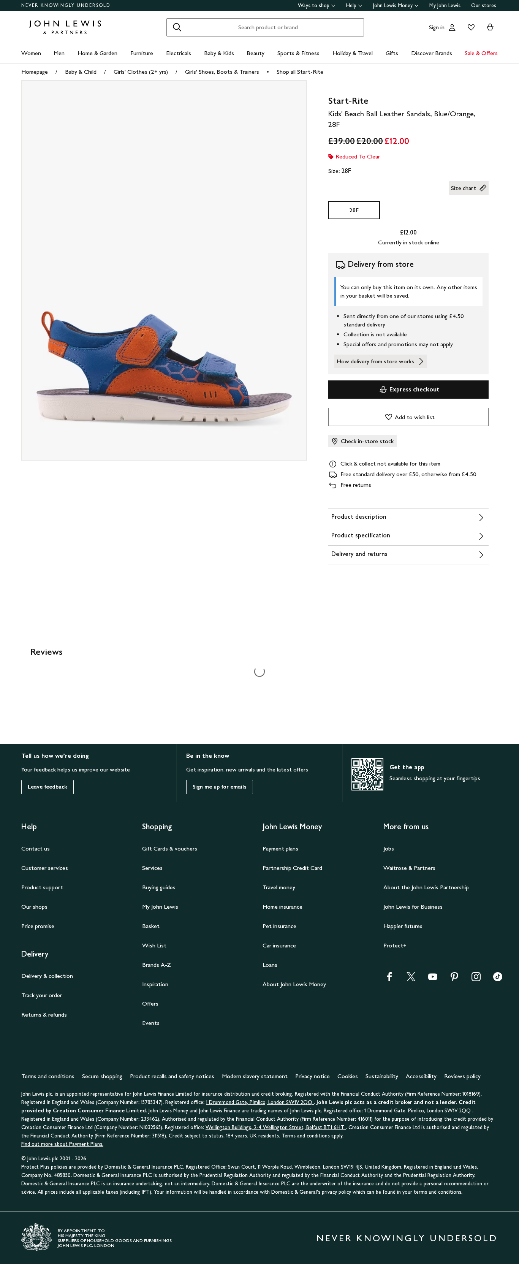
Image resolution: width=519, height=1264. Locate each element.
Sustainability (382, 1076)
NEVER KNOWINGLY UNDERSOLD (66, 5)
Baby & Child (81, 71)
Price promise (37, 926)
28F (354, 210)
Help (351, 5)
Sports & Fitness (298, 53)
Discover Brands (431, 53)
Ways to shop (313, 5)
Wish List (154, 945)
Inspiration (155, 984)
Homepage (34, 71)
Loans (270, 964)
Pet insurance (279, 926)
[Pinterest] (454, 979)
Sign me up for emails (220, 787)
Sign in (437, 27)
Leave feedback (47, 787)
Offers (150, 1003)
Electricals (178, 53)
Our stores (483, 5)
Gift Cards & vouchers (169, 848)
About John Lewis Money (294, 984)
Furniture (141, 53)
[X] (411, 979)
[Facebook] (389, 979)
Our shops (34, 906)
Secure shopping (102, 1076)
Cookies (347, 1076)
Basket (151, 926)
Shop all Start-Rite (300, 71)
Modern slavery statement (255, 1076)
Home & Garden (97, 53)
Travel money (279, 887)
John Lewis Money (393, 5)
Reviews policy (462, 1076)
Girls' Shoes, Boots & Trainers (222, 71)
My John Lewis (444, 5)
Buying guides (159, 887)
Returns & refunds (44, 1014)
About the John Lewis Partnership (426, 887)
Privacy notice (312, 1076)
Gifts (392, 53)
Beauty (255, 53)
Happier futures (402, 926)
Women (31, 53)
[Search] (177, 27)
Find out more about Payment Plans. (62, 1144)
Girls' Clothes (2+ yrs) (141, 71)
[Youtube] (432, 979)
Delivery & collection (47, 975)
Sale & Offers (481, 53)
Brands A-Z (156, 964)
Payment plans (280, 848)
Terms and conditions (47, 1076)
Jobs (388, 848)
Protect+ (395, 945)
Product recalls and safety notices (172, 1076)
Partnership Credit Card (292, 867)
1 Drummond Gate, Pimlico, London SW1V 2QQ (260, 1102)
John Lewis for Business (413, 906)
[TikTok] (497, 979)
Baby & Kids (219, 53)
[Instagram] (476, 979)
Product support (42, 887)
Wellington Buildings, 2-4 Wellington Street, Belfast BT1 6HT (276, 1127)
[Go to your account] (452, 27)
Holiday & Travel (352, 53)
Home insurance (282, 906)
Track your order (41, 995)
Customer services (44, 867)
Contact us (35, 848)
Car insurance (279, 945)
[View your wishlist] (470, 27)
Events (151, 1022)
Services (152, 867)
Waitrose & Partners (409, 867)
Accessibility (421, 1076)
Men (59, 53)
